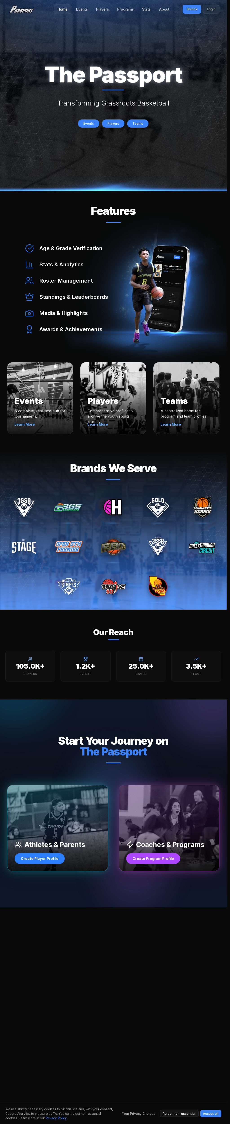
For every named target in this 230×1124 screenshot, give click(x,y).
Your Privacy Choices (138, 1113)
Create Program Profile (153, 858)
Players (113, 123)
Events (88, 123)
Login (211, 9)
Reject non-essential (179, 1113)
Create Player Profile (39, 858)
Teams (138, 123)
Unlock (191, 9)
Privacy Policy (56, 1118)
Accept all (211, 1113)
